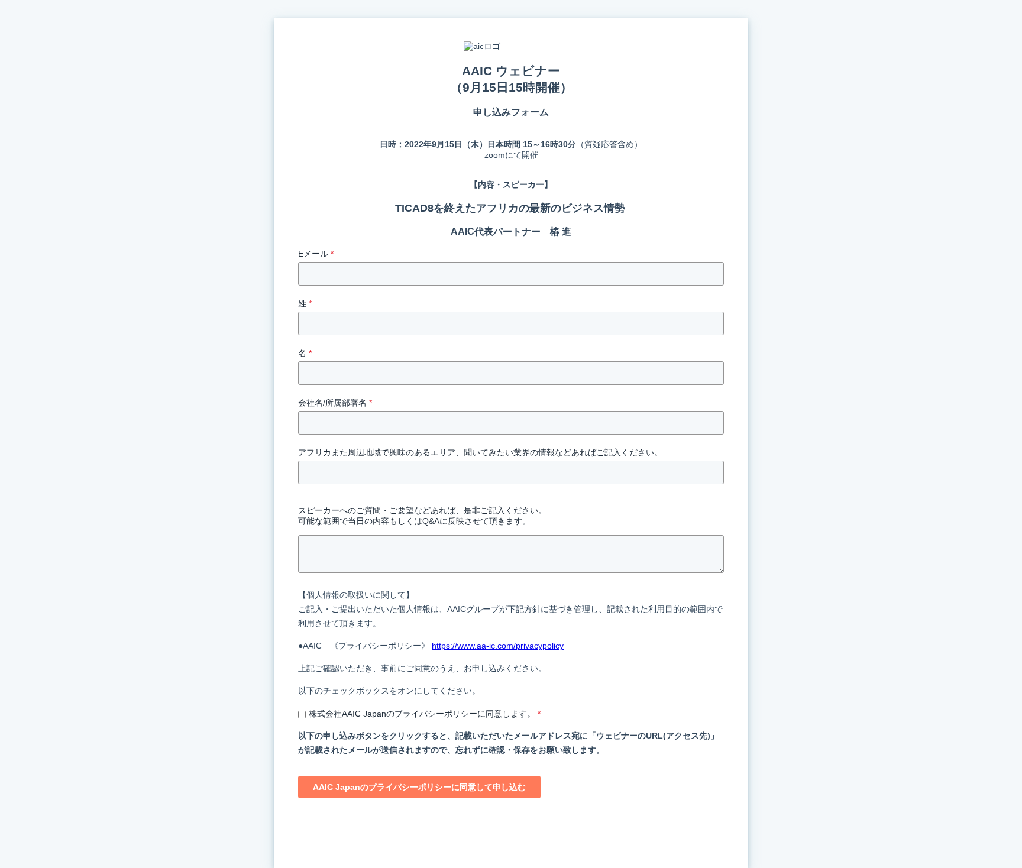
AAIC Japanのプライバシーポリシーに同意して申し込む (419, 787)
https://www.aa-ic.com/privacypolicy (498, 645)
